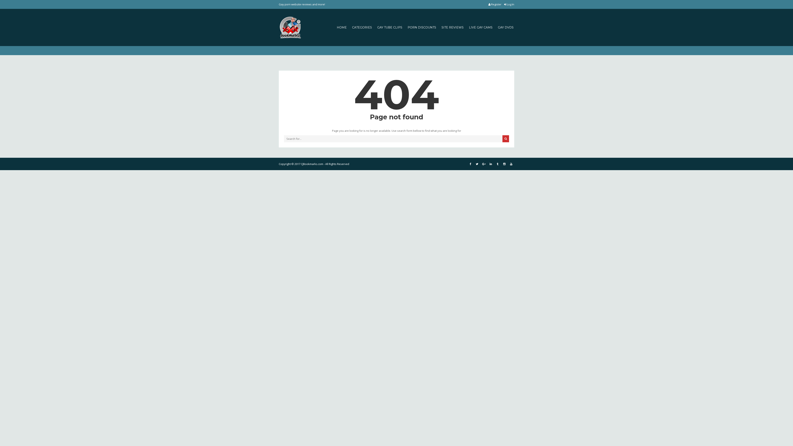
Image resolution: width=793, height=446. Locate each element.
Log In (510, 4)
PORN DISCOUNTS (422, 27)
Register (496, 4)
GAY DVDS (506, 27)
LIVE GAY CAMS (481, 27)
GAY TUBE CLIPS (389, 27)
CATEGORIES (362, 27)
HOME (342, 27)
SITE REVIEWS (453, 27)
